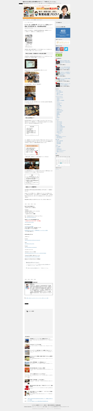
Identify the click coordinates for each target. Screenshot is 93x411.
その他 (57, 145)
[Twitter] (26, 288)
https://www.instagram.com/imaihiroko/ (31, 247)
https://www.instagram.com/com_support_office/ (32, 256)
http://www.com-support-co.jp (31, 217)
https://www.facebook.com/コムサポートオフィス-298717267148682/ (35, 253)
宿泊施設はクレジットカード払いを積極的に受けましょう (40, 338)
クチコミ (58, 101)
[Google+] (28, 288)
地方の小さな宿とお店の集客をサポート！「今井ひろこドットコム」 (40, 1)
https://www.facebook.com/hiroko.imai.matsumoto (32, 240)
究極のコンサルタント (60, 151)
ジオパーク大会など (60, 129)
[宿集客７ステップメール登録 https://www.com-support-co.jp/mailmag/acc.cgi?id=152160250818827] (39, 232)
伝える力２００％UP (60, 110)
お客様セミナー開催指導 (60, 100)
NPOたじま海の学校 (60, 140)
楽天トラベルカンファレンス (61, 150)
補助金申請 (58, 114)
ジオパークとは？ (59, 121)
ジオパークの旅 (59, 124)
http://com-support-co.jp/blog (29, 222)
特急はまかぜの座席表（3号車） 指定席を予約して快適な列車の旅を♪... (65, 62)
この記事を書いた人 (29, 282)
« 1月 (59, 165)
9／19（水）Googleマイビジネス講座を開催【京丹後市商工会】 (37, 401)
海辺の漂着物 (59, 143)
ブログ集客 (58, 104)
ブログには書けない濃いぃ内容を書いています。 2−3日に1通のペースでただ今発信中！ (33, 228)
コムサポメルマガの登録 (29, 226)
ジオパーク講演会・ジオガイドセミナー (36, 19)
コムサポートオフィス (59, 96)
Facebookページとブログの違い (35, 344)
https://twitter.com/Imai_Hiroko (29, 243)
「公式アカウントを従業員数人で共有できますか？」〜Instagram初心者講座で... (65, 73)
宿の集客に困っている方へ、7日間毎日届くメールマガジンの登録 (36, 230)
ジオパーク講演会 (59, 130)
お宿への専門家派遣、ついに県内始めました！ (38, 362)
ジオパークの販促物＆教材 (61, 126)
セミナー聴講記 (58, 146)
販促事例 (58, 117)
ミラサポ (58, 108)
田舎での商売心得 (59, 137)
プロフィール (28, 19)
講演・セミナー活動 (60, 94)
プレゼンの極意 (59, 105)
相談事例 (58, 113)
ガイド (58, 120)
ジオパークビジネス (60, 128)
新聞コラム (58, 93)
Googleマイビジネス (60, 97)
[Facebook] (27, 288)
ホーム (24, 19)
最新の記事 (35, 282)
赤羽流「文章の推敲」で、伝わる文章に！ (37, 379)
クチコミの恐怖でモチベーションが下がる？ (38, 373)
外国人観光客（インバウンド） (61, 136)
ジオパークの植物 (59, 125)
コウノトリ (59, 133)
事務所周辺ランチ (59, 109)
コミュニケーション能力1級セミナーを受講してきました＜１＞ (41, 350)
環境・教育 (57, 139)
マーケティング (59, 106)
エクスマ (58, 147)
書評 (56, 153)
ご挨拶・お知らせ (58, 90)
